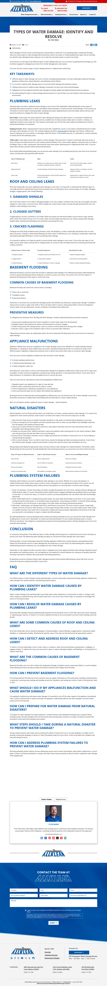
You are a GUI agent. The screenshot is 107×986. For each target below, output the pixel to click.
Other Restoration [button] (46, 14)
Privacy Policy (67, 982)
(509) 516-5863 (62, 11)
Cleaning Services (60, 14)
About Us (83, 14)
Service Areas (73, 14)
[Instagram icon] (49, 838)
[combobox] (24, 895)
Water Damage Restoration (29, 14)
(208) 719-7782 (48, 11)
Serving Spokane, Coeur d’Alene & (26, 1)
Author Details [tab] (46, 799)
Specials (48, 952)
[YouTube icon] (53, 838)
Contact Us (92, 14)
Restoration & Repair (52, 958)
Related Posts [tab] (61, 799)
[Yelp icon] (61, 838)
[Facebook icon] (45, 838)
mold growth (62, 131)
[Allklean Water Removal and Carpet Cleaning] (22, 8)
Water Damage (16, 48)
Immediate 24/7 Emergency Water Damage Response (82, 1)
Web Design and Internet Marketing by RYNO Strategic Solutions (53, 983)
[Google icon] (42, 838)
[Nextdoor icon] (65, 838)
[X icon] (57, 838)
